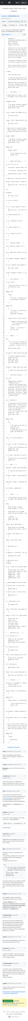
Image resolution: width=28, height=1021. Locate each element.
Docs (7, 1013)
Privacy (8, 1011)
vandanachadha (7, 915)
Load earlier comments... (14, 747)
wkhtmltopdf (9, 798)
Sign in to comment (12, 1004)
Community (22, 1011)
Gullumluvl (6, 948)
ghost (4, 751)
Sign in (18, 2)
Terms (4, 1011)
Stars (23, 25)
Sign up (24, 2)
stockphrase (6, 776)
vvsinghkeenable (7, 963)
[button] (22, 21)
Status (17, 1011)
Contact (11, 1013)
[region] (14, 390)
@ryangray (5, 768)
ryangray (4, 16)
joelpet (5, 893)
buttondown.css (13, 16)
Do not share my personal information (14, 1014)
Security (13, 1011)
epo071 (5, 936)
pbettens (5, 812)
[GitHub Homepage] (9, 1017)
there (9, 827)
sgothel (5, 983)
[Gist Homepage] (9, 3)
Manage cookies (18, 1013)
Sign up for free (8, 1001)
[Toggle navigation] (2, 3)
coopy (4, 764)
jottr (4, 791)
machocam (6, 833)
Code (5, 25)
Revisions (13, 25)
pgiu (4, 849)
